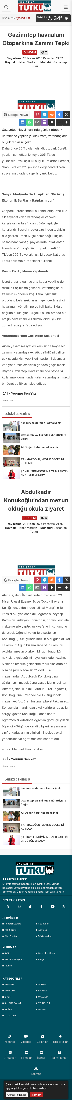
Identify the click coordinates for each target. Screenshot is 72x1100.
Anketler (10, 1057)
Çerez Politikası (46, 953)
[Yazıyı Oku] (51, 122)
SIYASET (42, 990)
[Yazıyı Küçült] (59, 122)
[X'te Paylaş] (66, 114)
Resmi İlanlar (59, 1057)
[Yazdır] (44, 122)
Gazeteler (43, 923)
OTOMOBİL (10, 1015)
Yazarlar (9, 1041)
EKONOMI (10, 990)
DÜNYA (42, 984)
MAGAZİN (43, 997)
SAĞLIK (8, 1009)
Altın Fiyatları (11, 936)
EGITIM (42, 1009)
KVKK (7, 953)
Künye (41, 959)
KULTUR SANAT (13, 1003)
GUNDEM (9, 984)
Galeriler (42, 1041)
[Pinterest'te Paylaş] (37, 114)
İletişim (8, 965)
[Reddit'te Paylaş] (51, 114)
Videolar (26, 1041)
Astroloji (42, 930)
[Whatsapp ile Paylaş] (29, 122)
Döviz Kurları (45, 936)
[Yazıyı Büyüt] (66, 122)
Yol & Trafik (11, 930)
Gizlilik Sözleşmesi (14, 959)
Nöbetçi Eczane (13, 923)
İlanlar (41, 1057)
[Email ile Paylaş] (37, 122)
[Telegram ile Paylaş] (44, 114)
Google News (17, 115)
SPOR (7, 997)
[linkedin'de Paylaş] (22, 122)
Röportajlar (60, 1041)
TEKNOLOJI (44, 1003)
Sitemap (36, 1074)
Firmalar (26, 1057)
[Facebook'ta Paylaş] (59, 114)
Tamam (36, 1094)
